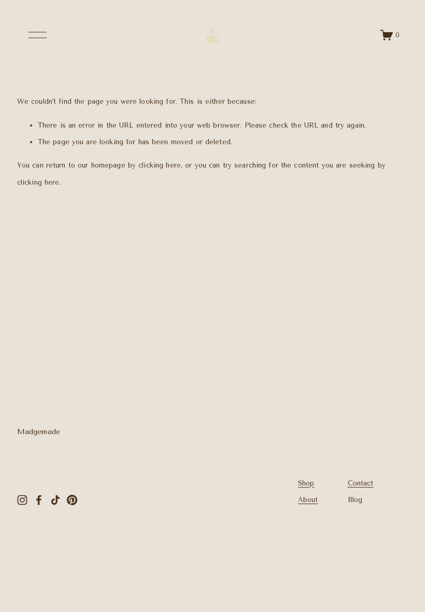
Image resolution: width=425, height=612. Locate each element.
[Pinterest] (72, 500)
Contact (361, 483)
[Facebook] (39, 500)
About (308, 500)
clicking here (159, 165)
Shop (306, 483)
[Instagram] (22, 500)
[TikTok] (55, 500)
